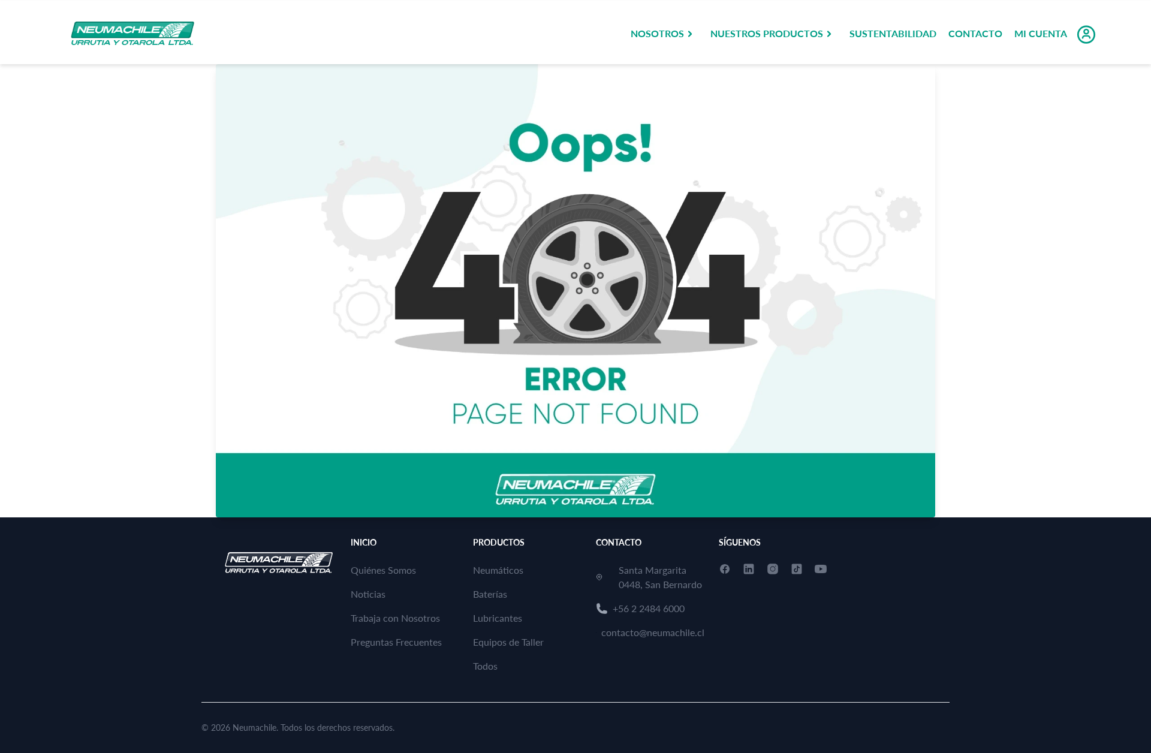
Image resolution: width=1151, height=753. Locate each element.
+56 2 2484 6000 (649, 608)
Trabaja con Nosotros (395, 618)
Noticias (368, 594)
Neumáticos (498, 570)
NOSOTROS (657, 33)
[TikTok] (797, 569)
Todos (485, 665)
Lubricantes (497, 618)
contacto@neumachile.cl (652, 632)
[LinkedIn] (749, 569)
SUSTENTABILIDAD (892, 33)
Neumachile (254, 727)
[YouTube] (821, 569)
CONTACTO (975, 33)
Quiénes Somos (383, 570)
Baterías (490, 594)
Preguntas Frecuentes (396, 641)
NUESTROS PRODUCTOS (766, 33)
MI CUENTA (1040, 33)
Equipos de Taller (508, 641)
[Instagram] (773, 569)
